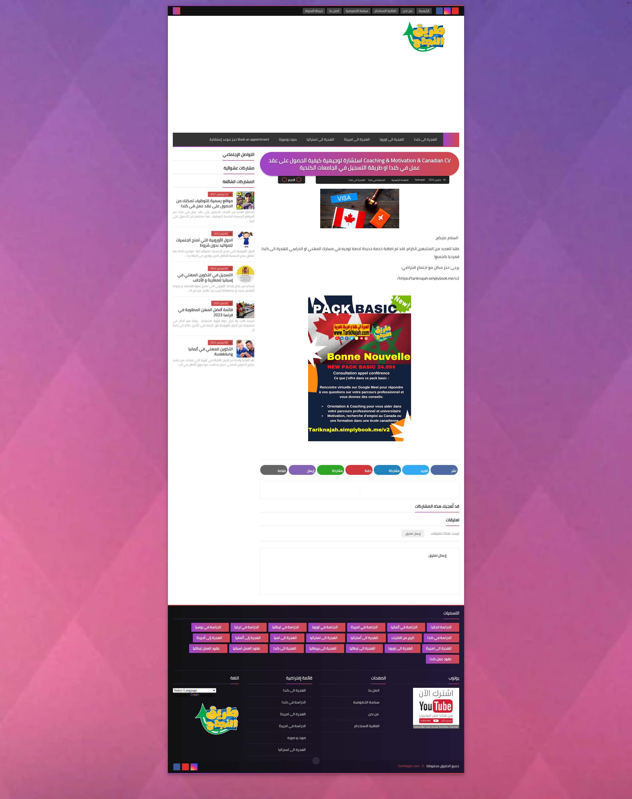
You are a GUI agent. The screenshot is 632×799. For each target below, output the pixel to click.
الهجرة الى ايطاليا (362, 648)
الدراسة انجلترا (441, 627)
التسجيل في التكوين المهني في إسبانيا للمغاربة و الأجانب (205, 277)
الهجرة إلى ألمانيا (248, 637)
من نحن (407, 11)
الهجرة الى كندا (425, 139)
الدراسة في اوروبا (325, 627)
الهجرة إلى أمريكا (209, 637)
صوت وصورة (288, 139)
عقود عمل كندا (441, 659)
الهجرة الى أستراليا (364, 637)
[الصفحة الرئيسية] (451, 139)
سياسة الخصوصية (357, 11)
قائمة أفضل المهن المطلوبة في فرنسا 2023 (205, 312)
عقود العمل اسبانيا (246, 648)
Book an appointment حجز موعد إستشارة (239, 139)
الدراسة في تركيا (246, 627)
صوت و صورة (296, 738)
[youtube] (455, 10)
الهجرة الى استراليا (320, 139)
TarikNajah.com (408, 766)
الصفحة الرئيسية (400, 180)
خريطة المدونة (314, 11)
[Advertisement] (316, 95)
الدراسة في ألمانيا (404, 627)
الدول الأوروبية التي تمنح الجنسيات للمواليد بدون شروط (204, 242)
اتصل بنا (334, 11)
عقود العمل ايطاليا (206, 648)
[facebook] (439, 10)
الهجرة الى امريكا (357, 139)
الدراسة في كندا (376, 180)
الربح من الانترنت (402, 637)
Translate (206, 695)
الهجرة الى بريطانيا (322, 648)
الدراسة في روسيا (208, 627)
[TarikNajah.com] (423, 37)
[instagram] (447, 10)
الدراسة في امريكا (364, 627)
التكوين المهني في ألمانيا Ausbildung (210, 351)
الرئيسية (424, 11)
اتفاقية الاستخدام (385, 11)
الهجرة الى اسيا (285, 637)
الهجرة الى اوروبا (392, 139)
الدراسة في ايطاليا (285, 627)
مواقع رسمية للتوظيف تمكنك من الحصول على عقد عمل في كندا (204, 203)
